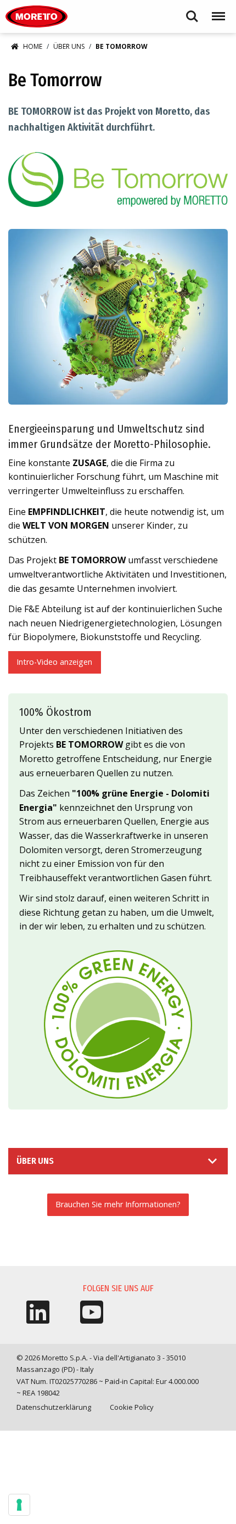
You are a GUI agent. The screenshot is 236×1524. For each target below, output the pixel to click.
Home (32, 46)
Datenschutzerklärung (53, 1407)
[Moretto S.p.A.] (36, 16)
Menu (216, 11)
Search (192, 11)
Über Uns (69, 46)
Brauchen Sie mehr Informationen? (118, 1204)
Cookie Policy (132, 1407)
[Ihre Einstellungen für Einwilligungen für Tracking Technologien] (19, 1504)
